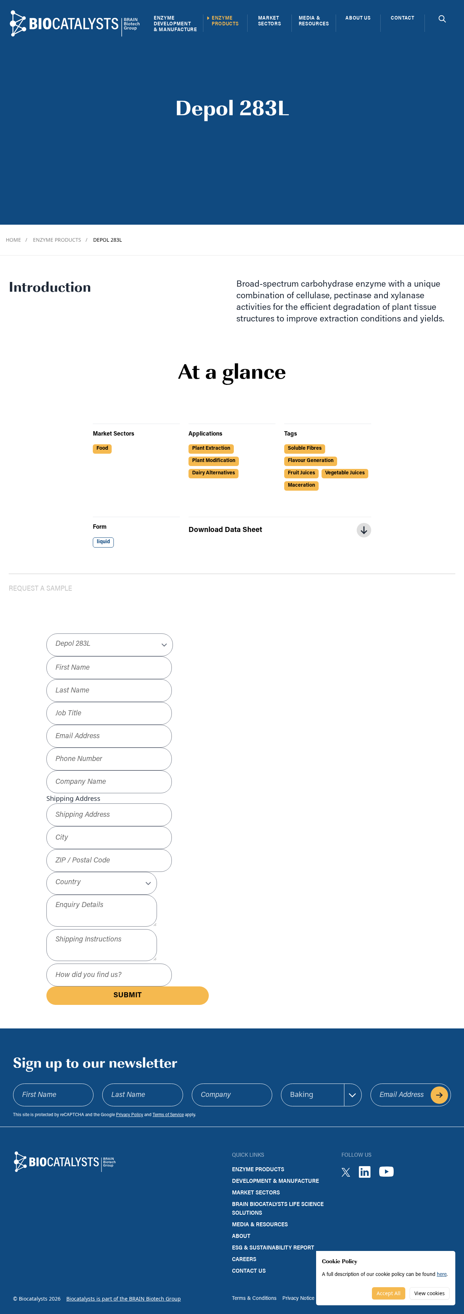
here (442, 1274)
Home (16, 239)
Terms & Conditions (254, 1298)
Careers (244, 1259)
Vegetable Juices (345, 473)
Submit (127, 995)
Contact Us (249, 1270)
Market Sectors (256, 1192)
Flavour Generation (311, 460)
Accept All (389, 1293)
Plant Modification (213, 460)
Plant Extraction (211, 448)
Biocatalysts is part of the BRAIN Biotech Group (123, 1298)
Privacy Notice (298, 1298)
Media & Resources (260, 1224)
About (241, 1235)
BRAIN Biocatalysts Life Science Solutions (278, 1208)
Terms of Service (168, 1115)
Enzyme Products (60, 239)
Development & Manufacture (275, 1180)
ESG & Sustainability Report (273, 1247)
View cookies (429, 1293)
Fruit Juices (301, 473)
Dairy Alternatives (213, 473)
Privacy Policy (129, 1115)
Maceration (301, 485)
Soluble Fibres (305, 448)
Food (102, 448)
